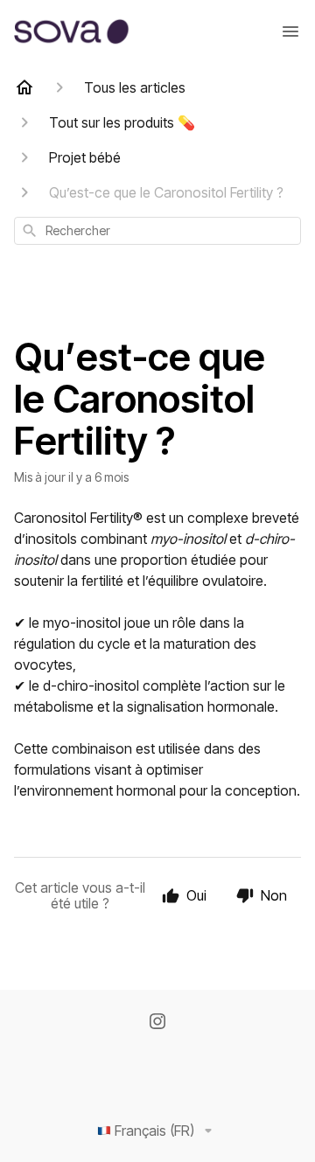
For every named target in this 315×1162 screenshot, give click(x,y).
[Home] (24, 87)
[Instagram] (157, 1023)
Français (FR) (154, 1130)
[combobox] (157, 231)
